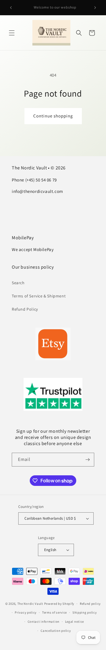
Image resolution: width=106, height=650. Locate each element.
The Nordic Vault (30, 604)
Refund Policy (25, 309)
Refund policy (90, 604)
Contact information (43, 621)
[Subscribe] (87, 460)
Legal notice (74, 621)
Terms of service (54, 612)
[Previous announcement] (10, 7)
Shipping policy (84, 612)
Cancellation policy (56, 631)
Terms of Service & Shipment (39, 296)
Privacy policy (26, 612)
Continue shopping (53, 116)
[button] (11, 32)
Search (18, 282)
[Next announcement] (95, 7)
